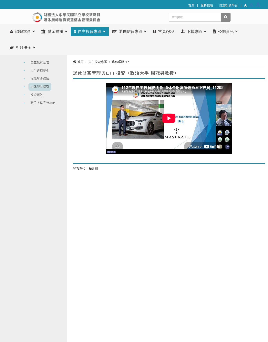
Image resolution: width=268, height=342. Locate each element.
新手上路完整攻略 (43, 102)
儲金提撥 (55, 31)
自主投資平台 (228, 5)
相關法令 (23, 47)
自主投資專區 (89, 31)
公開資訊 (226, 31)
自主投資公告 (39, 62)
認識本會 (23, 31)
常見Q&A (166, 31)
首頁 (191, 5)
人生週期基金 (39, 70)
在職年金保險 (39, 78)
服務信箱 (207, 5)
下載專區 (194, 31)
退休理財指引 (39, 86)
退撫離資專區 (130, 31)
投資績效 (36, 94)
